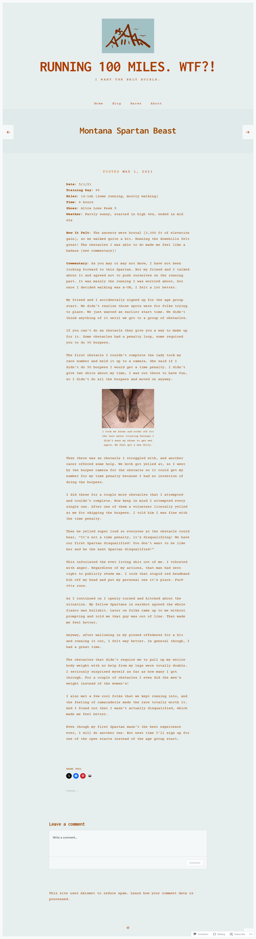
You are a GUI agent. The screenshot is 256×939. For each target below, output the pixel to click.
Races (136, 103)
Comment (194, 862)
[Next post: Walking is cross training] (247, 132)
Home (98, 103)
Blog (116, 103)
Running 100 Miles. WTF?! (128, 66)
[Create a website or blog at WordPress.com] (128, 928)
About (156, 103)
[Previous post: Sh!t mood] (8, 132)
